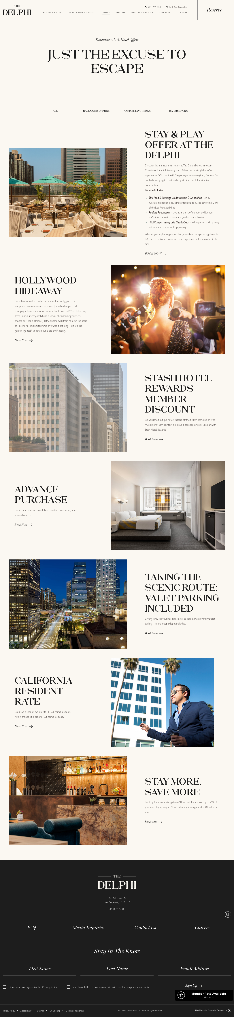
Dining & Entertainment (81, 12)
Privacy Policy (49, 987)
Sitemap (40, 1010)
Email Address (194, 968)
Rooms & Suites (52, 12)
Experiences (178, 111)
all (55, 111)
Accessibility (25, 1010)
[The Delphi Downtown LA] (117, 881)
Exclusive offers (96, 111)
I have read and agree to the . (33, 987)
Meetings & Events (142, 12)
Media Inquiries (88, 927)
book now (151, 821)
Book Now (21, 340)
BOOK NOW (153, 253)
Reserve (214, 10)
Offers (106, 12)
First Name (39, 968)
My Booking (55, 1010)
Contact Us (145, 927)
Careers (202, 927)
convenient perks (137, 111)
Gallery (182, 12)
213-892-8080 (155, 7)
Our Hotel (165, 12)
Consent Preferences (75, 1010)
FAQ (31, 927)
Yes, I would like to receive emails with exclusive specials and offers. (112, 987)
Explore (120, 12)
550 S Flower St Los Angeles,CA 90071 (117, 900)
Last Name (117, 968)
